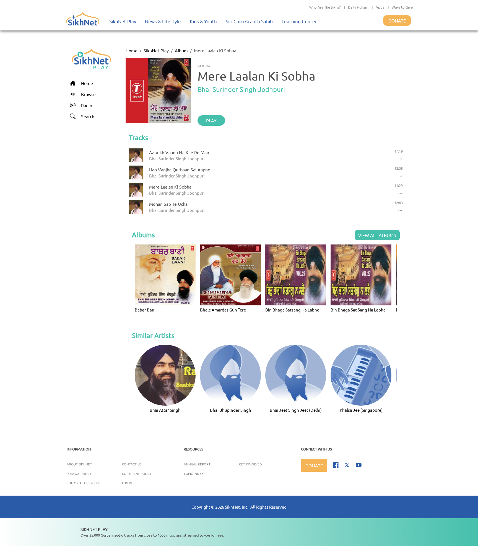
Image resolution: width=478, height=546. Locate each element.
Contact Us (131, 464)
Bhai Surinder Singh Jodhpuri (241, 89)
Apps (380, 7)
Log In (127, 483)
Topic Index (194, 473)
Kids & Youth (203, 21)
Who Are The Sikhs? (325, 7)
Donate (397, 20)
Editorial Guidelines (84, 483)
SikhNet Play (122, 21)
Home (131, 50)
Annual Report (197, 464)
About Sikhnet (79, 464)
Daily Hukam (358, 7)
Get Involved (250, 464)
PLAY (211, 120)
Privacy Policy (79, 473)
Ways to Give (402, 7)
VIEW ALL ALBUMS (377, 235)
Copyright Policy (136, 473)
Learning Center (299, 21)
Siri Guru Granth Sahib (249, 21)
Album (181, 50)
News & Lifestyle (163, 21)
